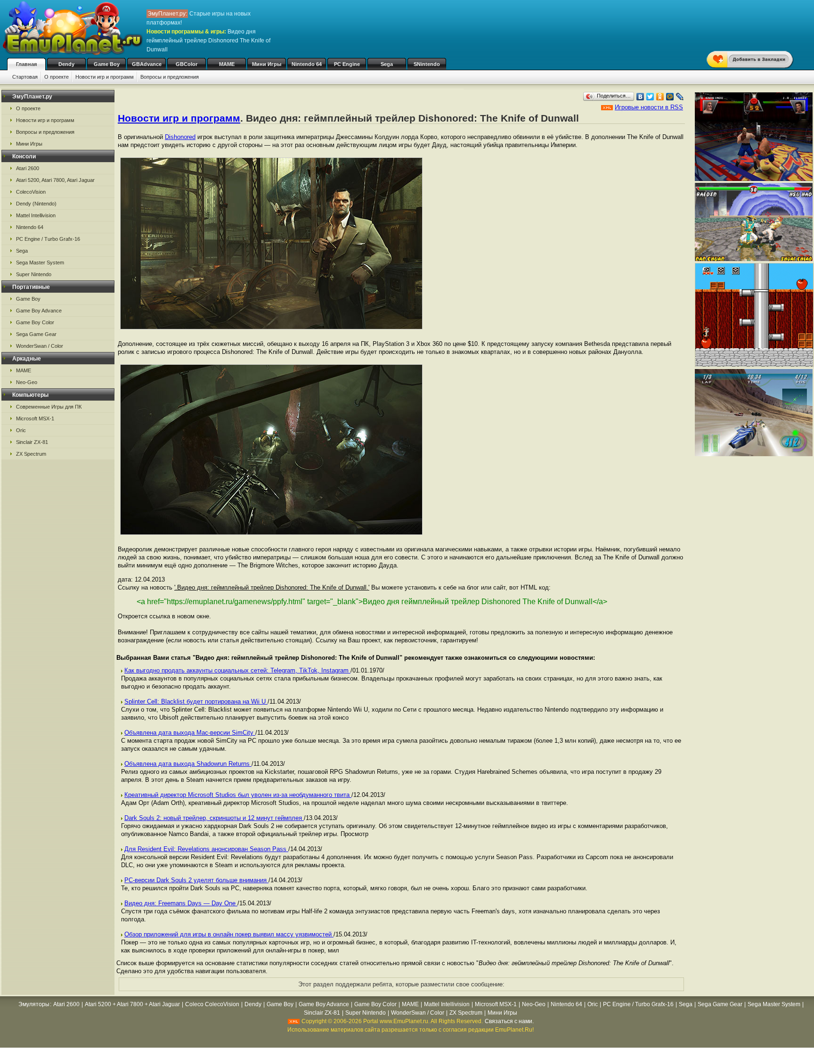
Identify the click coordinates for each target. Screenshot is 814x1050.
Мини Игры (266, 64)
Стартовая (25, 77)
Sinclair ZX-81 (32, 442)
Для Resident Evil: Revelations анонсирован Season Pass (206, 849)
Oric (21, 430)
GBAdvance (147, 64)
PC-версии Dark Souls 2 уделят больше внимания (196, 880)
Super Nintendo (33, 274)
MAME (227, 64)
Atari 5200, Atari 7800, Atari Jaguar (55, 180)
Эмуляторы (33, 1004)
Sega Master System (40, 262)
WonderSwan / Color (39, 346)
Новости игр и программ (104, 77)
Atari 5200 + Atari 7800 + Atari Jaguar (132, 1004)
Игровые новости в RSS (649, 107)
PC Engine (347, 64)
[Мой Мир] (670, 96)
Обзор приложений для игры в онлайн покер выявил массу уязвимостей (229, 934)
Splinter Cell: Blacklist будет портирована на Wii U (196, 701)
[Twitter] (650, 96)
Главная (26, 64)
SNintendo (427, 64)
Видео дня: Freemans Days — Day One (180, 903)
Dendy (66, 64)
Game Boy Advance (39, 310)
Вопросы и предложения (169, 77)
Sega (387, 64)
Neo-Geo (26, 382)
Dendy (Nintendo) (36, 203)
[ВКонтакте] (640, 96)
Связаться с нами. (509, 1021)
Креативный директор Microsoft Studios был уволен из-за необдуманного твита (237, 794)
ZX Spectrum (31, 454)
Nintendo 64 (307, 64)
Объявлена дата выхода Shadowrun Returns (188, 763)
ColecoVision (31, 192)
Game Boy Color (35, 322)
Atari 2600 (27, 168)
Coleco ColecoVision (212, 1004)
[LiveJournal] (680, 96)
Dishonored (180, 136)
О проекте (56, 77)
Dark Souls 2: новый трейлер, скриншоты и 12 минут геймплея (214, 817)
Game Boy (107, 64)
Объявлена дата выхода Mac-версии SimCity (189, 732)
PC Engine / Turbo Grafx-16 (48, 239)
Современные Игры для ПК (48, 407)
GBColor (186, 64)
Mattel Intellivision (36, 215)
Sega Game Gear (36, 334)
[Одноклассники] (660, 96)
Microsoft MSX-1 (35, 418)
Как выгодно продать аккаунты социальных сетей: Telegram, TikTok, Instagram (237, 670)
